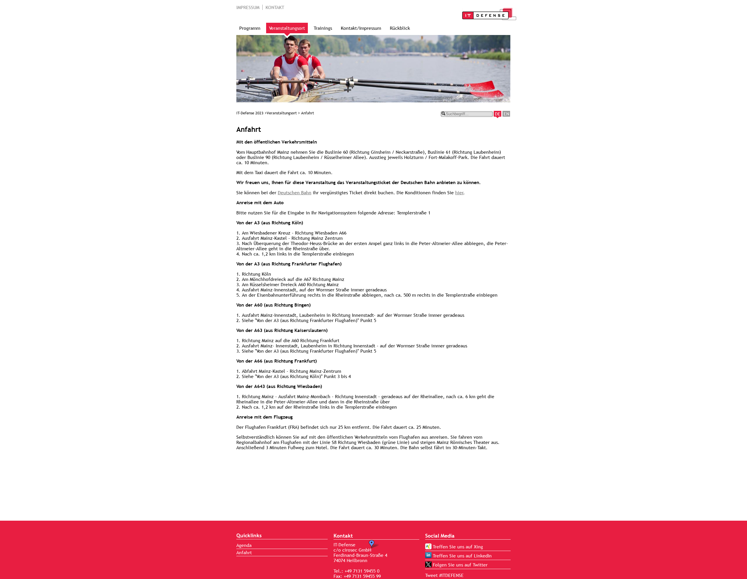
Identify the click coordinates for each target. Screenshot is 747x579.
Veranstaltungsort (287, 28)
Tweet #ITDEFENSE (444, 575)
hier (459, 192)
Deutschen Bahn (294, 192)
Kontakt (275, 7)
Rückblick (400, 28)
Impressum (247, 7)
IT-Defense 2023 (249, 113)
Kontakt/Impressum (361, 28)
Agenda (244, 545)
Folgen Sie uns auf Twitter (460, 564)
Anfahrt (244, 552)
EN (506, 113)
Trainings (323, 28)
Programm (249, 28)
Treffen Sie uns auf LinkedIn (462, 555)
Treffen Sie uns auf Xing (458, 546)
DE (497, 113)
